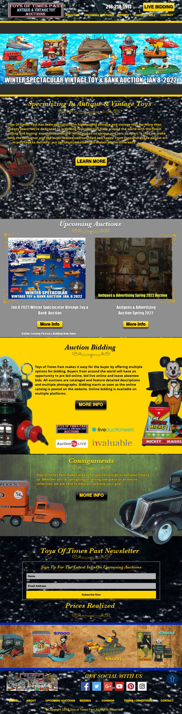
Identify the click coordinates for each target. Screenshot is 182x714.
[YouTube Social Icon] (119, 686)
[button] (166, 14)
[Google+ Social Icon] (108, 686)
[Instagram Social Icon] (142, 686)
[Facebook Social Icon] (85, 686)
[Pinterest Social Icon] (130, 686)
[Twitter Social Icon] (96, 686)
